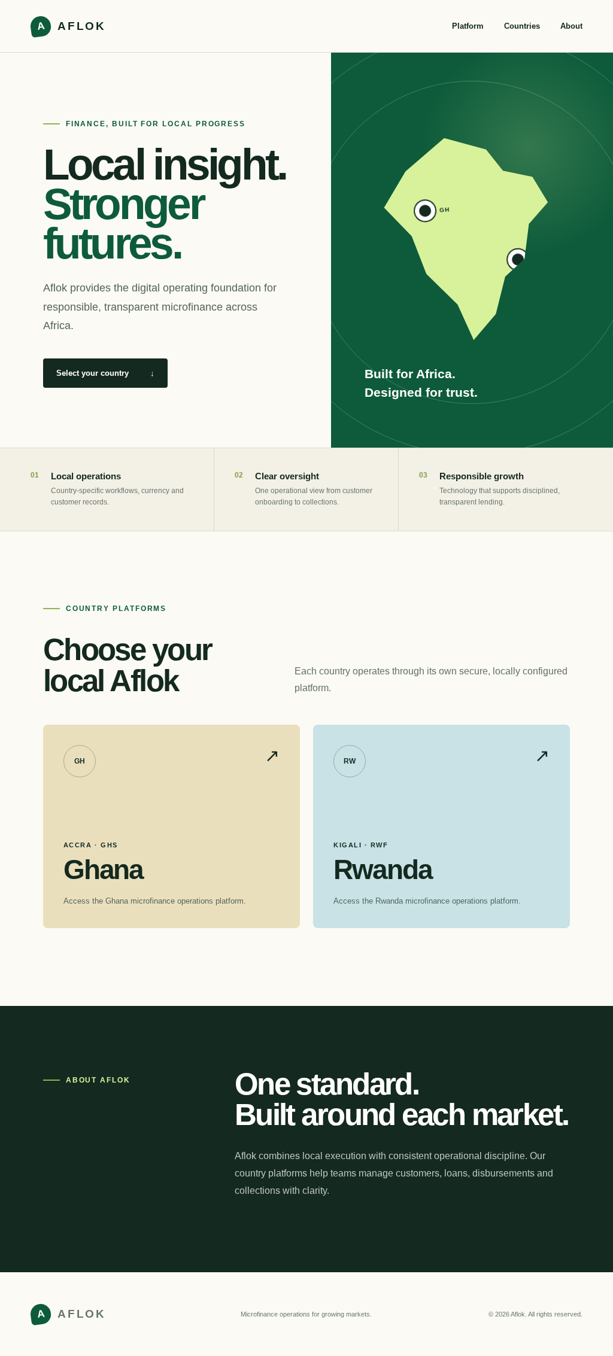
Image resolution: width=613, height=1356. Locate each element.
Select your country (105, 373)
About (571, 26)
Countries (522, 26)
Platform (468, 26)
